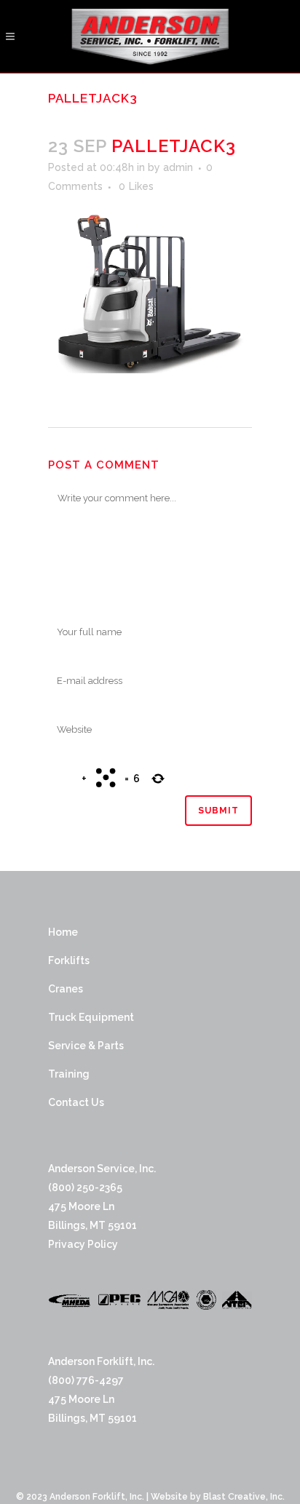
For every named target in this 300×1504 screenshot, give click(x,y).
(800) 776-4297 (86, 1380)
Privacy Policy (83, 1244)
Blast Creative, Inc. (244, 1497)
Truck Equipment (91, 1017)
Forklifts (69, 960)
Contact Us (76, 1102)
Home (63, 932)
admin (178, 167)
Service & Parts (86, 1045)
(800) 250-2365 (85, 1187)
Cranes (65, 989)
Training (69, 1074)
